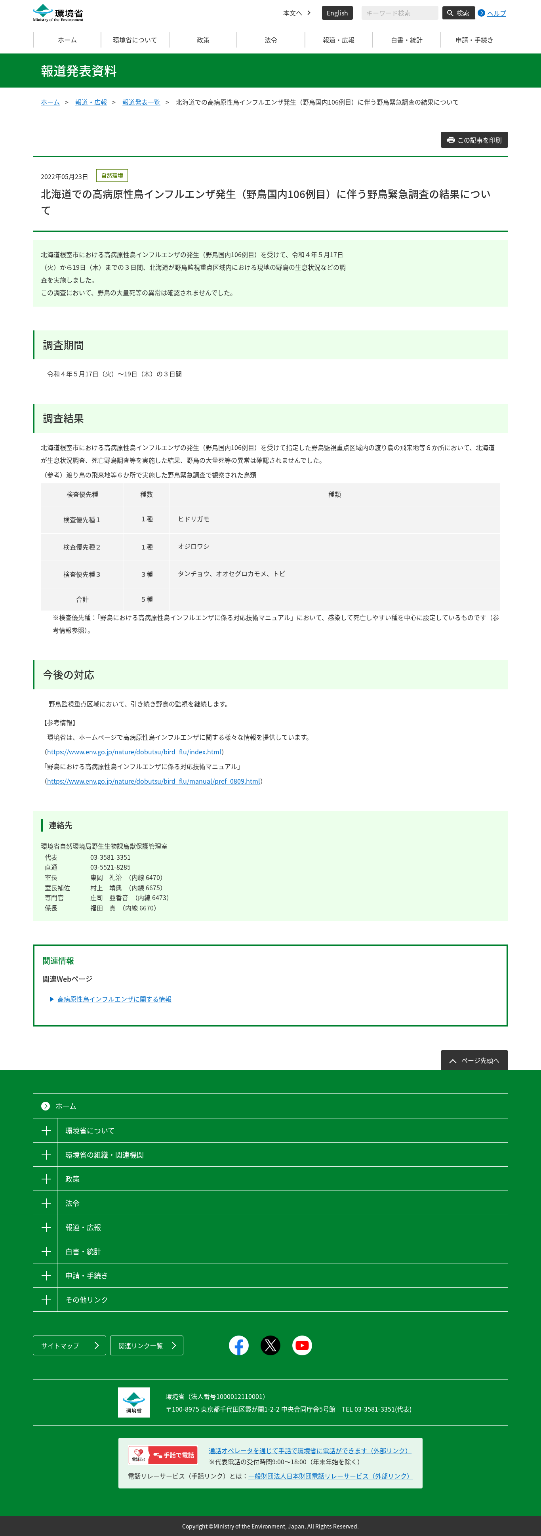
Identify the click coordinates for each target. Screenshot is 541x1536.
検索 (463, 12)
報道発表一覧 (141, 102)
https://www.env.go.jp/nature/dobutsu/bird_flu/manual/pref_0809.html (153, 781)
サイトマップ (60, 1345)
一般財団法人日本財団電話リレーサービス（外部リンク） (330, 1476)
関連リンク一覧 (140, 1345)
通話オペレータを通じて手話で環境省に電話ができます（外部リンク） (310, 1450)
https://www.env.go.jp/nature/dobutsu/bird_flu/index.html (134, 751)
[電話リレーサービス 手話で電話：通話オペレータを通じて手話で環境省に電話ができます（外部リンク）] (163, 1455)
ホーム (67, 39)
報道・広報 (91, 102)
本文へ (292, 12)
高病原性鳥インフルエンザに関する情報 (114, 999)
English (337, 12)
